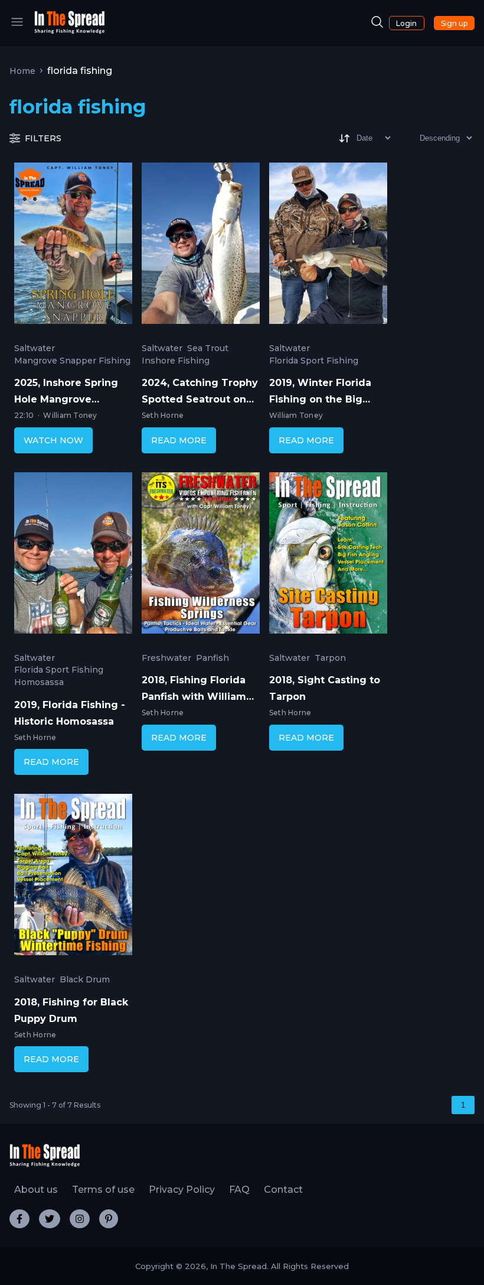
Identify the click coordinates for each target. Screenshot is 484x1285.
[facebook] (19, 1218)
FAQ (239, 1189)
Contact (283, 1189)
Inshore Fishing (176, 361)
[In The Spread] (69, 31)
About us (36, 1189)
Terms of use (103, 1189)
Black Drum (85, 980)
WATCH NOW (53, 440)
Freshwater (166, 658)
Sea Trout (207, 348)
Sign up (454, 23)
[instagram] (80, 1218)
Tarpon (330, 658)
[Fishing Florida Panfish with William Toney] (201, 555)
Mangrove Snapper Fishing (72, 361)
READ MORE (179, 440)
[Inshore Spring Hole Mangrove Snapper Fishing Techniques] (73, 246)
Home (22, 71)
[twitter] (49, 1218)
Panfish (212, 658)
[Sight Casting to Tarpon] (328, 555)
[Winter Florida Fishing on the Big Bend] (328, 246)
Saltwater (34, 348)
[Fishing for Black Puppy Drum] (73, 877)
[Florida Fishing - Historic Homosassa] (73, 555)
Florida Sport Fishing (313, 361)
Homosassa (39, 682)
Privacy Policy (182, 1189)
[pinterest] (108, 1218)
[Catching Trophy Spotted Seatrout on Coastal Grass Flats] (201, 246)
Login (406, 23)
